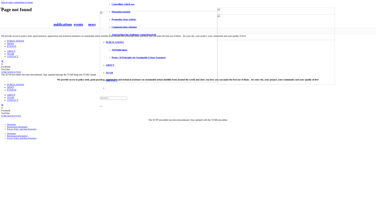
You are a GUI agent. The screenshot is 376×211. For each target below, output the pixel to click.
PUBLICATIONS (15, 41)
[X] (2, 61)
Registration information (17, 127)
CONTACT (12, 56)
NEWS (10, 43)
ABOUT (11, 51)
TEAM (10, 54)
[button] (10, 2)
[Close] (101, 106)
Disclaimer (11, 124)
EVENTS (11, 46)
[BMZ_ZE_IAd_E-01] (276, 83)
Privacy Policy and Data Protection (21, 129)
